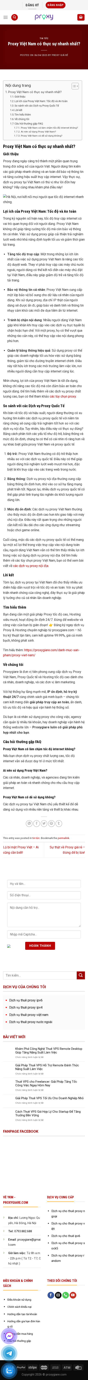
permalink (63, 838)
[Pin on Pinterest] (51, 823)
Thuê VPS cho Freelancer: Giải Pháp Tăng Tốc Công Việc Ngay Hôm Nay (46, 1083)
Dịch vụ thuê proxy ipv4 (26, 1007)
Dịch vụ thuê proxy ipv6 (26, 1000)
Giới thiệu (20, 96)
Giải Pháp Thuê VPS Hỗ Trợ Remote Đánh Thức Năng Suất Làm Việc (47, 1067)
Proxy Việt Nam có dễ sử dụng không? (41, 135)
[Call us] (65, 1295)
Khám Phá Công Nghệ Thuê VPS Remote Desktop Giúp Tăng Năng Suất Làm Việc (48, 1050)
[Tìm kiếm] (14, 17)
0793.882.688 (23, 1231)
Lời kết (18, 110)
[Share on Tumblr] (58, 823)
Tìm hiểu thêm (23, 114)
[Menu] (5, 17)
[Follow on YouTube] (73, 1295)
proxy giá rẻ (60, 55)
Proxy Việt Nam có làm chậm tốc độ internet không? (49, 127)
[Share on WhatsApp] (29, 823)
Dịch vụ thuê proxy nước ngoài (30, 1022)
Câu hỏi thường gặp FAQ (29, 123)
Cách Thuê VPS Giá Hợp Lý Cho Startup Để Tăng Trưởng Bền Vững (48, 1113)
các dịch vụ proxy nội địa (30, 566)
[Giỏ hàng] (81, 17)
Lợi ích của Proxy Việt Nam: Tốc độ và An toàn (41, 101)
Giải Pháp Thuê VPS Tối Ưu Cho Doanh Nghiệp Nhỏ (49, 1098)
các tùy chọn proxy (63, 396)
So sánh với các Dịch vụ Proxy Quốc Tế (37, 105)
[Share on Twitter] (44, 823)
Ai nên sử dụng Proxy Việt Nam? (38, 131)
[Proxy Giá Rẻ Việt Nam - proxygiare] (44, 17)
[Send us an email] (58, 1295)
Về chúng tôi (22, 119)
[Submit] (81, 975)
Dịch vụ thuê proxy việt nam (28, 1015)
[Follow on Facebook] (50, 1295)
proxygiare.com (56, 1374)
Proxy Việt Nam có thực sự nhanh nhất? (35, 92)
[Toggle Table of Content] (73, 86)
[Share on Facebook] (36, 823)
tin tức (44, 38)
